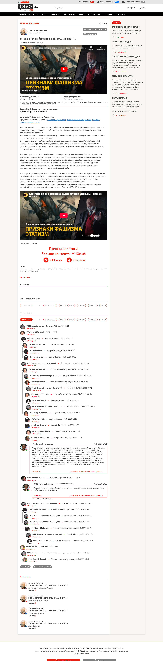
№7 (31, 375)
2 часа (71, 306)
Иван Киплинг (98, 102)
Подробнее (99, 660)
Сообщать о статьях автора (96, 29)
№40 (30, 509)
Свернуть (37, 495)
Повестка (25, 2)
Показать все (50, 306)
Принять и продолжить (64, 660)
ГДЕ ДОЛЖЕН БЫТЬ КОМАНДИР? (126, 57)
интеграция (69, 14)
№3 (28, 338)
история (108, 14)
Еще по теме (26, 277)
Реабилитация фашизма (61, 269)
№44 (34, 534)
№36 (36, 484)
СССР (81, 14)
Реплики (116, 23)
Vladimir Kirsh (77, 102)
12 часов (92, 306)
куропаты (120, 14)
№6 (29, 369)
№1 (27, 326)
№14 (34, 406)
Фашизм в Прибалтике (56, 119)
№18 (33, 425)
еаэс (44, 14)
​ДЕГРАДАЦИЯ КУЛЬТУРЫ (122, 76)
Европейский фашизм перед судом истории (89, 269)
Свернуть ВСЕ (26, 306)
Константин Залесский (29, 271)
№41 (32, 515)
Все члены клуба (135, 2)
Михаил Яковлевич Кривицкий (62, 369)
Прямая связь (91, 34)
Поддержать (73, 471)
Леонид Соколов (37, 102)
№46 (35, 540)
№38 (29, 553)
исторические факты (43, 269)
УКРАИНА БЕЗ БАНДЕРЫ (122, 42)
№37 (28, 546)
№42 (32, 522)
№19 (34, 431)
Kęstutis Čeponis (68, 553)
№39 (29, 503)
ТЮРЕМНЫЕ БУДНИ (120, 98)
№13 (34, 400)
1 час (62, 306)
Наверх (25, 566)
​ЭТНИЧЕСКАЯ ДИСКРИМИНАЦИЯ (126, 27)
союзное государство (28, 14)
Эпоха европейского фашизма (79, 119)
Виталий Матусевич (58, 477)
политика (55, 14)
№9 (32, 382)
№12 (32, 357)
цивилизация (94, 14)
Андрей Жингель (67, 102)
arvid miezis (57, 102)
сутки (103, 306)
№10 (34, 388)
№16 (32, 413)
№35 (29, 477)
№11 (33, 394)
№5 (28, 363)
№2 (27, 332)
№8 (31, 351)
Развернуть (30, 328)
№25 (33, 437)
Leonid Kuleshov (51, 103)
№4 (29, 344)
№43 (33, 528)
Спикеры (87, 2)
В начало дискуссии (42, 566)
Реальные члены (108, 2)
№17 (33, 419)
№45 (30, 559)
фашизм (30, 269)
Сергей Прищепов (25, 102)
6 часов (82, 306)
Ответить (100, 471)
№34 (34, 444)
